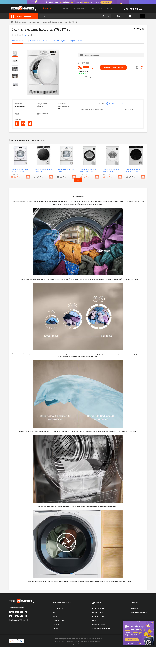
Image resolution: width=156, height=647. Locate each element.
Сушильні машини (35, 22)
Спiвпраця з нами (58, 620)
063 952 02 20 (133, 8)
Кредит (91, 8)
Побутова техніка (20, 22)
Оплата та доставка (78, 8)
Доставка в (101, 103)
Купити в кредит (97, 612)
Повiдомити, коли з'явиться (113, 67)
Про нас (55, 612)
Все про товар (17, 40)
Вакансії (55, 616)
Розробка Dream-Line (78, 644)
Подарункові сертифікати (139, 612)
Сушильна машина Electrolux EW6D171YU (65, 22)
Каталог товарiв (58, 608)
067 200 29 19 (18, 615)
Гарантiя (95, 620)
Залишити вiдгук (59, 40)
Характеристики (33, 40)
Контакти (110, 8)
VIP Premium (135, 608)
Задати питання (76, 40)
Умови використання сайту (101, 628)
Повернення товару (98, 624)
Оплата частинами (98, 616)
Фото (45, 40)
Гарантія (100, 8)
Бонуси (65, 8)
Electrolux (46, 22)
